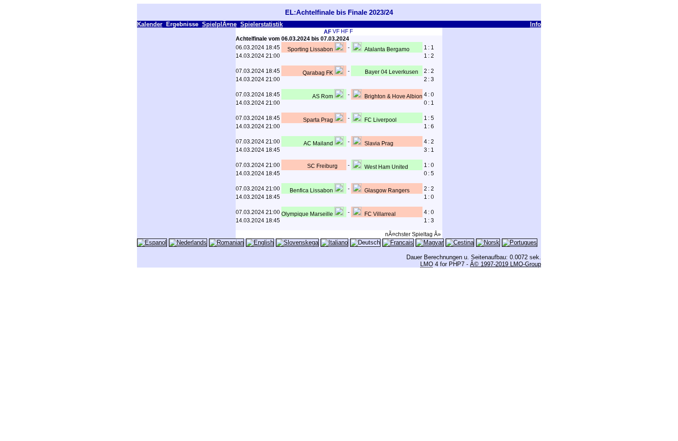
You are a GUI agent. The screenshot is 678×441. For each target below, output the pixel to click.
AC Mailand (318, 143)
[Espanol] (152, 242)
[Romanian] (226, 242)
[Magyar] (430, 242)
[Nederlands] (188, 242)
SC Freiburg (322, 166)
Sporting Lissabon (310, 49)
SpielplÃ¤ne (219, 24)
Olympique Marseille (307, 214)
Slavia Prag (378, 143)
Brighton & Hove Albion (393, 96)
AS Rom (322, 96)
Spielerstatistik (261, 24)
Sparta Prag (318, 120)
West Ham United (386, 167)
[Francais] (398, 242)
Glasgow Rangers (387, 190)
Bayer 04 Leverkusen (391, 72)
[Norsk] (488, 242)
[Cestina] (460, 242)
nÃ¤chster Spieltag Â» (413, 234)
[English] (260, 242)
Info (535, 24)
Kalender (149, 24)
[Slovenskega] (297, 242)
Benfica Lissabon (311, 190)
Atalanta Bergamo (387, 49)
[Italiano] (334, 242)
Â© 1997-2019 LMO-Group (505, 264)
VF (336, 31)
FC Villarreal (380, 214)
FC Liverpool (380, 120)
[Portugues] (519, 242)
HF (344, 31)
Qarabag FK (318, 73)
